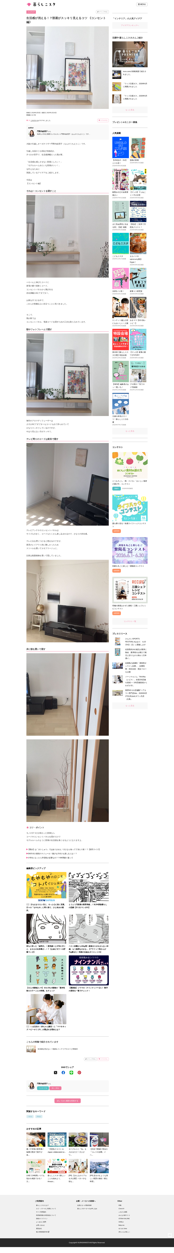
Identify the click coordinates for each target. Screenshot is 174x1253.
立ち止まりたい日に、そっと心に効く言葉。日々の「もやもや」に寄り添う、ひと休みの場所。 (46, 907)
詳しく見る (55, 1088)
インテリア (31, 12)
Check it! (121, 1208)
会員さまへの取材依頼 (84, 1205)
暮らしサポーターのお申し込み (87, 1208)
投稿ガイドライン (41, 1218)
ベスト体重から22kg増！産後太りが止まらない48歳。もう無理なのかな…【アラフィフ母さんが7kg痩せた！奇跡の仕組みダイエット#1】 (88, 949)
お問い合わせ (40, 1225)
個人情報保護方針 (42, 1232)
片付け (39, 1116)
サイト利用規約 (41, 1212)
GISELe (121, 1222)
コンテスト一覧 (130, 621)
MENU (143, 4)
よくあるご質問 (41, 1222)
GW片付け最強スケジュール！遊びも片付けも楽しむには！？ (52, 854)
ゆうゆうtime (123, 1228)
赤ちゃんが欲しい (124, 1232)
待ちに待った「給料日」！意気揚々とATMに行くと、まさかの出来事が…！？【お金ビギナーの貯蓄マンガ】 (46, 949)
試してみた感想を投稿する (67, 1101)
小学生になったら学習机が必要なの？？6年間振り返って (50, 858)
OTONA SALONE (124, 1218)
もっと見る (129, 110)
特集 (120, 1205)
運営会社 (39, 1228)
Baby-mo (121, 1225)
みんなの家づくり (124, 1215)
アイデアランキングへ (130, 25)
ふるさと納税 (123, 1212)
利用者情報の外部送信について (46, 1215)
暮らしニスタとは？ (42, 1205)
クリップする (103, 12)
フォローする (43, 1088)
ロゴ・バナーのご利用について (46, 1208)
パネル (30, 1116)
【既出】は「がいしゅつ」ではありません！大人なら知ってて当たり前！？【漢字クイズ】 (64, 849)
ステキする (103, 120)
